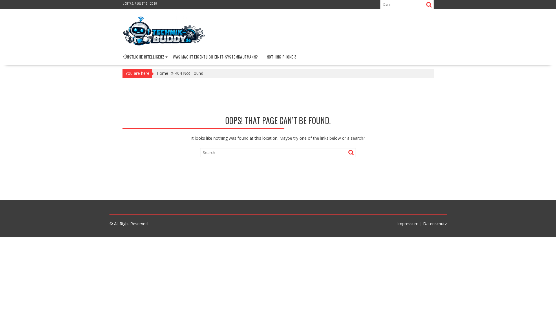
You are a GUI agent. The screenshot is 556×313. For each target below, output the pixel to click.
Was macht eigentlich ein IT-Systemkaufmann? (215, 57)
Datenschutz (435, 223)
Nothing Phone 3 (282, 57)
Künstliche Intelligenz (143, 57)
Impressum (407, 223)
